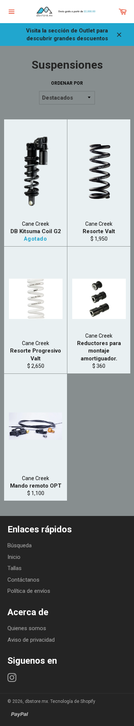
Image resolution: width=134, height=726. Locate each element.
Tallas (14, 568)
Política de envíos (28, 591)
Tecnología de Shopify (72, 701)
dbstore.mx (36, 701)
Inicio (13, 557)
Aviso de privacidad (31, 639)
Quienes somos (26, 628)
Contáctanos (23, 579)
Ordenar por (67, 83)
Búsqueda (19, 545)
